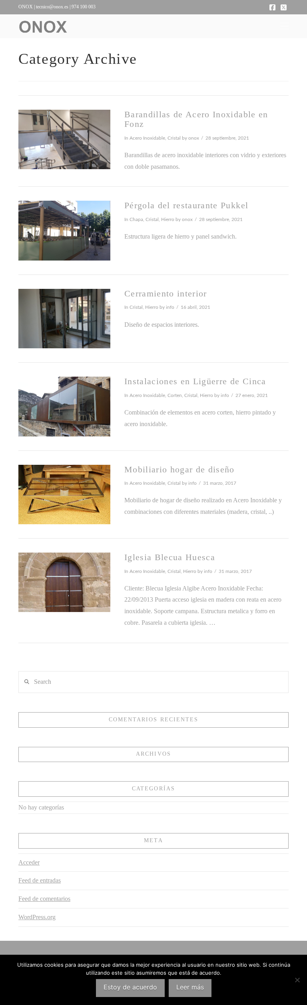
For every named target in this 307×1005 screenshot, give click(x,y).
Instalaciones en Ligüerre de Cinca (195, 381)
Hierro (167, 219)
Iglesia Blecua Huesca (169, 557)
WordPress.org (37, 917)
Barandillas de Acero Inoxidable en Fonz (196, 119)
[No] (297, 980)
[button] (284, 26)
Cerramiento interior (165, 293)
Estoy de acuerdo (130, 987)
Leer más (190, 987)
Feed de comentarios (44, 898)
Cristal (174, 138)
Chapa (136, 219)
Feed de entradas (39, 880)
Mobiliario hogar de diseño (179, 469)
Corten (174, 395)
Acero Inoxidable (147, 138)
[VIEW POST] (64, 139)
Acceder (29, 862)
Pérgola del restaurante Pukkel (186, 205)
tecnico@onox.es (52, 7)
